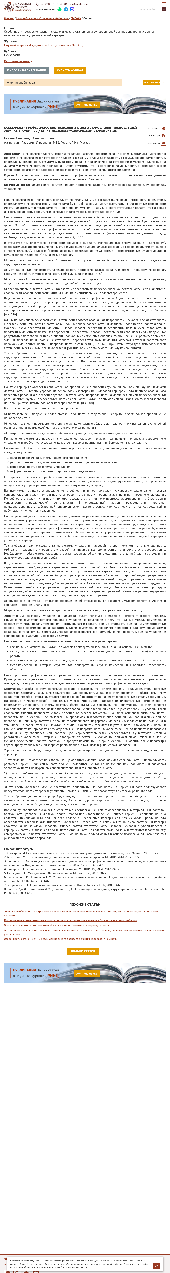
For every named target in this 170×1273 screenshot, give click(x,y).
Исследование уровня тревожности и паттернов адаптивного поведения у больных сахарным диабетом (70, 920)
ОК (156, 1265)
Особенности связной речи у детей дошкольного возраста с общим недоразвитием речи (60, 938)
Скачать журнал (70, 70)
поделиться (154, 142)
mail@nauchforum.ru (80, 3)
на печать (153, 128)
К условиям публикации (26, 70)
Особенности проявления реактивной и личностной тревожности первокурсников (57, 925)
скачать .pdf (154, 135)
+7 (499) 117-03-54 (51, 3)
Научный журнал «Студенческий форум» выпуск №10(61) (44, 45)
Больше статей (83, 951)
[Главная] (17, 7)
